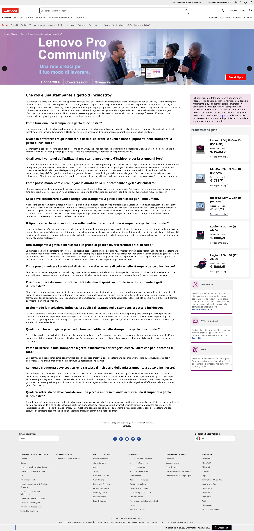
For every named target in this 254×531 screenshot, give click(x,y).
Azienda (24, 458)
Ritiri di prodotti (99, 497)
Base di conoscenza (137, 509)
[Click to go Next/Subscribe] (54, 438)
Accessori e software (101, 488)
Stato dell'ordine (172, 467)
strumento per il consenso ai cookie (79, 522)
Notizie (23, 463)
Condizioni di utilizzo (138, 484)
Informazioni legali (28, 480)
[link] (240, 3)
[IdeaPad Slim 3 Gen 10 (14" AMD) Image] (200, 178)
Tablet (95, 471)
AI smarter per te (99, 463)
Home (6, 34)
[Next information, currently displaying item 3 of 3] (249, 68)
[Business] (218, 17)
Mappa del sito (116, 522)
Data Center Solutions (101, 484)
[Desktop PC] (32, 25)
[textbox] (215, 438)
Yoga (204, 475)
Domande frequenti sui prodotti (178, 471)
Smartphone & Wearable (212, 480)
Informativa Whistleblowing (31, 507)
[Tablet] (64, 25)
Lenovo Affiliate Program (30, 502)
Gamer (96, 467)
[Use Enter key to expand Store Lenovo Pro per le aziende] (202, 2)
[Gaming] (242, 17)
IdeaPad (205, 471)
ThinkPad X (206, 463)
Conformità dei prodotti (139, 488)
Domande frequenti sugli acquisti (179, 475)
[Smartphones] (102, 25)
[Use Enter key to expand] (246, 11)
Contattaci (170, 458)
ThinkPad (206, 467)
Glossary (14, 34)
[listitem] (220, 148)
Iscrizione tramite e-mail (139, 471)
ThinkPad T (206, 458)
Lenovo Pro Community (139, 463)
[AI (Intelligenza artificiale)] (151, 25)
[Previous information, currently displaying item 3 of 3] (4, 68)
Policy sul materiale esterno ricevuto (136, 522)
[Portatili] (19, 25)
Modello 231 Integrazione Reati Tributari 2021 (33, 492)
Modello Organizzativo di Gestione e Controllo (35, 485)
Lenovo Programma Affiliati (140, 492)
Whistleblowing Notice (29, 511)
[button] (236, 2)
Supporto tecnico (173, 463)
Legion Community (137, 467)
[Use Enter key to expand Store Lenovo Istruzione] (230, 2)
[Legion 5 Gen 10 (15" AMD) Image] (200, 236)
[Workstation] (46, 25)
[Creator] (253, 17)
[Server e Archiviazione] (125, 25)
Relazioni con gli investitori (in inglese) (35, 467)
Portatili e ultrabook (101, 458)
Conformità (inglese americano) (33, 471)
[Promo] (9, 25)
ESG (22, 475)
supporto (223, 115)
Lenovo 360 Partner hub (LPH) (69, 458)
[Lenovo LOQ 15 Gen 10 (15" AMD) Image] (200, 149)
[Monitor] (56, 25)
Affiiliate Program (136, 497)
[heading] (228, 142)
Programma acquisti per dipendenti (144, 501)
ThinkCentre (207, 488)
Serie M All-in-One (209, 484)
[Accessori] (76, 25)
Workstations (98, 480)
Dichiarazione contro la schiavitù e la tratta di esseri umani (173, 522)
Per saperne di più (219, 157)
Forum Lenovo (135, 475)
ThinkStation (207, 505)
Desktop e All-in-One (101, 475)
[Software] (87, 25)
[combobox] (112, 10)
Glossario (133, 505)
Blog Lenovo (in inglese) (139, 480)
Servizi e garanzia (100, 492)
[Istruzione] (231, 17)
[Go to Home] (10, 10)
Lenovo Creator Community (141, 458)
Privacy (62, 522)
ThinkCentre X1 (208, 492)
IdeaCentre (206, 497)
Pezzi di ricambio (99, 501)
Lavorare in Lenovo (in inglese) (33, 498)
